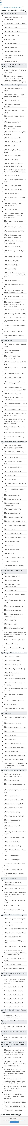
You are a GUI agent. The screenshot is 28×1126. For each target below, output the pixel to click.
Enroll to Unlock (14, 1122)
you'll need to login (20, 1120)
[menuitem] (1, 3)
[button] (1, 1)
